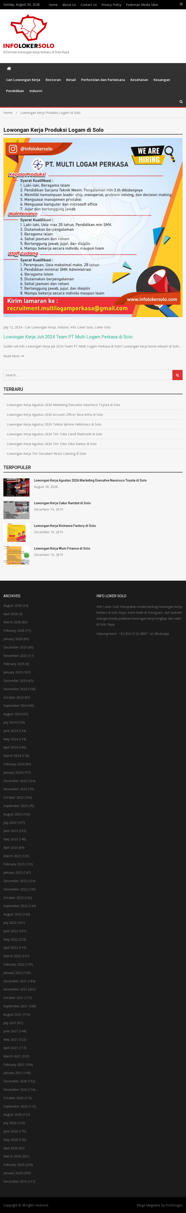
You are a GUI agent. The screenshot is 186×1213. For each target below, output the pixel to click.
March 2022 (12, 956)
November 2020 (15, 1089)
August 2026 (12, 605)
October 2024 (13, 697)
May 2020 (10, 1139)
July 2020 (10, 1123)
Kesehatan (139, 79)
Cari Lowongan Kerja (23, 79)
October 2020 (13, 1098)
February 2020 (13, 1164)
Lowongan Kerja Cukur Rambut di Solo (62, 503)
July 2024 (10, 722)
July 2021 (10, 1023)
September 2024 (15, 705)
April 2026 (10, 614)
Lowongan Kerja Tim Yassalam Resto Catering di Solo (46, 453)
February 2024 (13, 764)
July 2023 (10, 822)
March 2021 (12, 1056)
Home (53, 4)
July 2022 (10, 922)
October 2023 (13, 797)
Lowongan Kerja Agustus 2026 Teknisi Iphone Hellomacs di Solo (54, 424)
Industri (35, 90)
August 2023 (12, 814)
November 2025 (15, 655)
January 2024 (12, 772)
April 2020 (10, 1148)
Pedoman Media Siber (142, 4)
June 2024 (10, 731)
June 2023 (10, 831)
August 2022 (12, 914)
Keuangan (162, 79)
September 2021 (15, 1006)
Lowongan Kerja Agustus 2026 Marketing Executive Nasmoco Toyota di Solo (63, 405)
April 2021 (10, 1048)
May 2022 (10, 939)
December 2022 (15, 881)
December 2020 (15, 1081)
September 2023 (15, 806)
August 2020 (12, 1114)
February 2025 (13, 664)
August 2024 (12, 714)
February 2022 (13, 964)
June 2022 (10, 931)
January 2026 (12, 639)
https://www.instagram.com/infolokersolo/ (181, 4)
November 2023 (15, 789)
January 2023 (12, 872)
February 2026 (13, 630)
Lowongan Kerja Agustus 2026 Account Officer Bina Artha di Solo (55, 414)
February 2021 (13, 1064)
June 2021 (10, 1031)
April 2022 (10, 947)
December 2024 (15, 680)
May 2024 (10, 739)
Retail (71, 79)
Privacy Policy (111, 4)
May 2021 (10, 1039)
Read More (11, 356)
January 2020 (12, 1173)
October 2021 (13, 997)
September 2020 (15, 1106)
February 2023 (13, 864)
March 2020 (12, 1156)
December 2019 (15, 1181)
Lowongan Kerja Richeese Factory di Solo (65, 526)
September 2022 (15, 906)
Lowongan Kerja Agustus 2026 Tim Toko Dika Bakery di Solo (52, 444)
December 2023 (15, 781)
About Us (69, 4)
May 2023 (10, 839)
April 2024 (10, 747)
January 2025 (12, 672)
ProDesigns (174, 1205)
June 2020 (10, 1131)
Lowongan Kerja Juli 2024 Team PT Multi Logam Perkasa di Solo (68, 337)
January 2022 (12, 973)
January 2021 (12, 1073)
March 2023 (12, 856)
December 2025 (15, 647)
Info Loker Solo (81, 327)
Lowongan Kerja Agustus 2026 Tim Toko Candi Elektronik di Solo (54, 434)
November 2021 (15, 989)
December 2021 (15, 981)
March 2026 (12, 622)
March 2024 (12, 755)
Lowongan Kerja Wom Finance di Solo (62, 548)
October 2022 (13, 897)
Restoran (53, 79)
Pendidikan (15, 90)
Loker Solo (103, 327)
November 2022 (15, 889)
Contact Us (89, 4)
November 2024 (15, 689)
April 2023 (10, 847)
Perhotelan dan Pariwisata (103, 79)
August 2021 (12, 1014)
